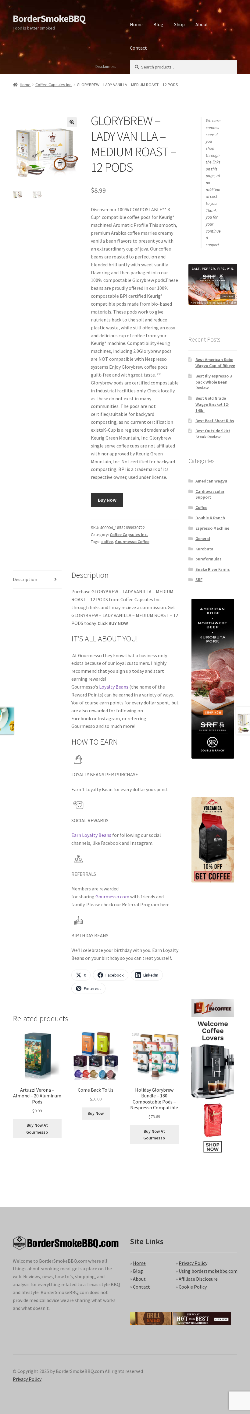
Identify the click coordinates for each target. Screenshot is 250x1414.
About (201, 24)
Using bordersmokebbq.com (208, 1271)
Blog (158, 24)
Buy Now (107, 500)
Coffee (201, 507)
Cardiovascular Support (209, 494)
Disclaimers (105, 66)
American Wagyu (211, 481)
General (202, 538)
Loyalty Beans (113, 687)
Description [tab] (25, 579)
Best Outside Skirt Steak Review (212, 434)
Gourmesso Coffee (132, 541)
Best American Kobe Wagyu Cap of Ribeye (215, 362)
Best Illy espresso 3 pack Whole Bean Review (213, 382)
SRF (198, 579)
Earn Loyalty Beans (91, 835)
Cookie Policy (193, 1287)
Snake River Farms (212, 569)
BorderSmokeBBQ (49, 18)
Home (136, 24)
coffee (107, 541)
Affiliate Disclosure (198, 1279)
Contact (138, 48)
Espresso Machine (212, 528)
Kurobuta (204, 549)
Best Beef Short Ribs (214, 420)
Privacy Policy (193, 1263)
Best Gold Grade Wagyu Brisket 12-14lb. (212, 404)
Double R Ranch (210, 518)
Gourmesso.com (112, 896)
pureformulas (208, 559)
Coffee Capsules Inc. (53, 84)
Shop (179, 24)
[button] (72, 122)
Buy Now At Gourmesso (37, 1128)
